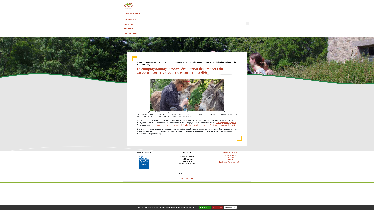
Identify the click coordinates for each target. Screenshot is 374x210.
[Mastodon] (182, 178)
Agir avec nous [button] (131, 34)
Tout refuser (217, 207)
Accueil (139, 62)
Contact (230, 160)
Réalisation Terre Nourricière (229, 162)
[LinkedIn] (191, 178)
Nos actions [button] (130, 19)
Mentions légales (230, 155)
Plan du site (230, 157)
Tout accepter (205, 207)
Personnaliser (230, 207)
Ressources (128, 29)
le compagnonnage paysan (226, 123)
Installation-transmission (153, 62)
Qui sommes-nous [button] (132, 14)
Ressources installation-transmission (179, 62)
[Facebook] (187, 178)
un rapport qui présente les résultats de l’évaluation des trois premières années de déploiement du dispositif (194, 125)
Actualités (128, 24)
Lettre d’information (229, 153)
